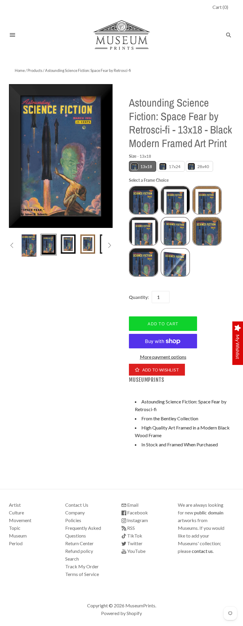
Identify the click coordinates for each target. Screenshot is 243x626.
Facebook (137, 512)
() (220, 7)
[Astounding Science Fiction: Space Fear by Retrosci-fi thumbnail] (29, 245)
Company (75, 512)
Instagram (137, 520)
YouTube (136, 551)
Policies (73, 520)
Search (72, 558)
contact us (202, 551)
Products (35, 70)
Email (132, 505)
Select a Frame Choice (149, 180)
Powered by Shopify (121, 613)
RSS (130, 528)
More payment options (163, 357)
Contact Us (76, 505)
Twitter (134, 543)
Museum (18, 535)
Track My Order (82, 566)
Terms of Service (82, 574)
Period (16, 543)
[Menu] (12, 35)
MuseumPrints (146, 379)
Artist (15, 505)
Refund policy (79, 551)
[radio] (142, 166)
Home (20, 70)
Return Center (79, 543)
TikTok (134, 535)
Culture (16, 512)
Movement (20, 520)
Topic (14, 528)
